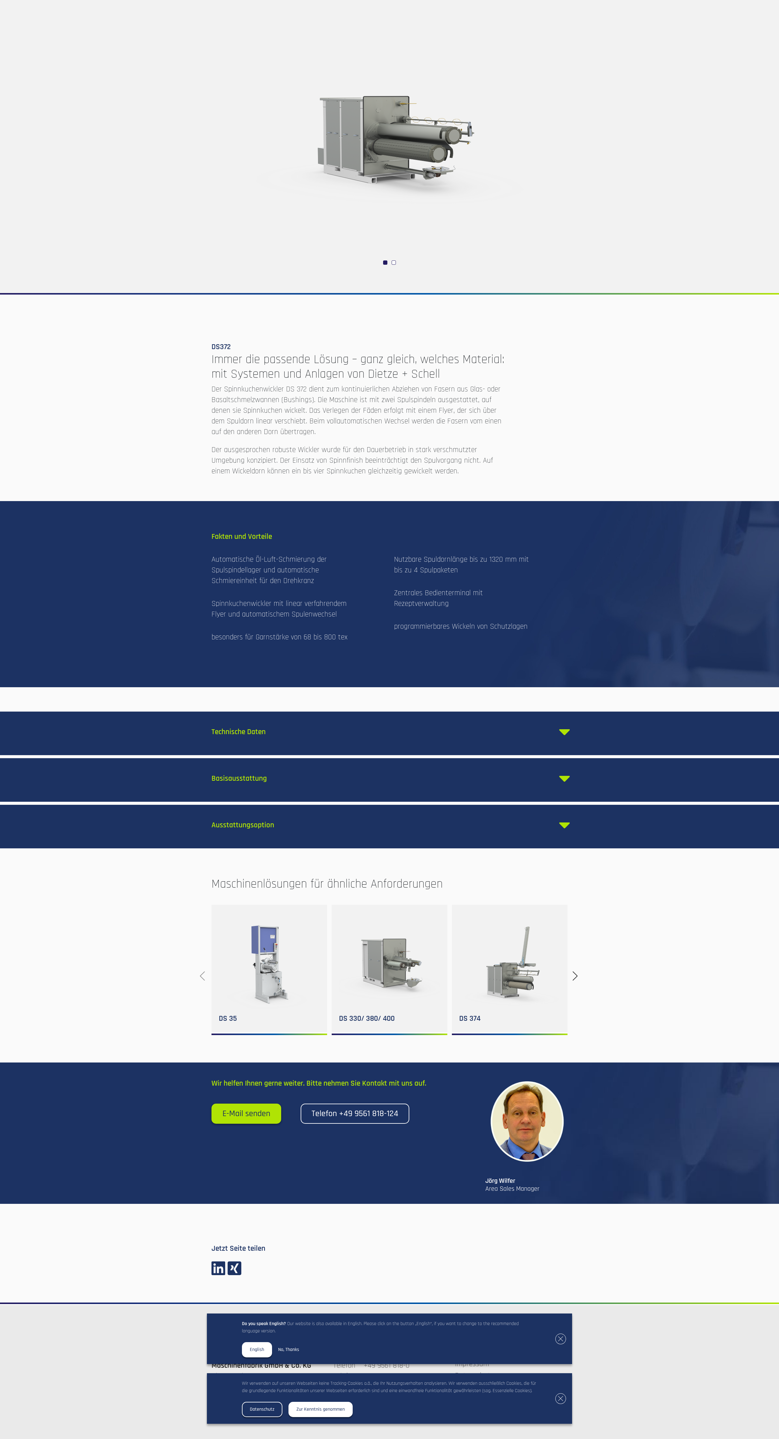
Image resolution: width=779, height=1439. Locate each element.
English (257, 1349)
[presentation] (202, 976)
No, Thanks (288, 1349)
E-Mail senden (246, 1113)
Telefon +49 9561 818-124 (355, 1113)
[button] (385, 262)
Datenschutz (262, 1409)
